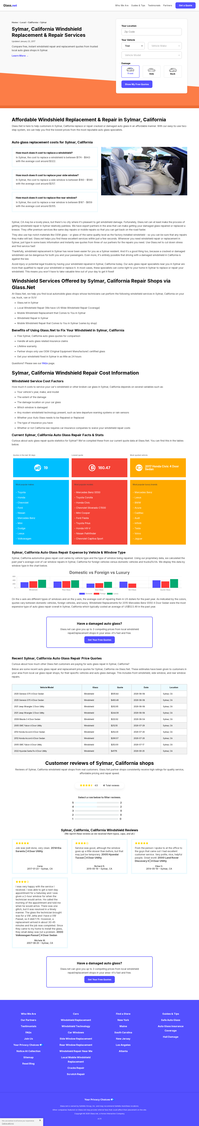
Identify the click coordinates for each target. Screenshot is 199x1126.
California (33, 22)
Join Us (28, 1038)
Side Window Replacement (76, 1038)
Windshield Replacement (76, 1020)
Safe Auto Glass (170, 1020)
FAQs (45, 363)
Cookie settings (8, 1123)
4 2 (97, 806)
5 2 (97, 802)
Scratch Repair (76, 1074)
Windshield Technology (76, 1026)
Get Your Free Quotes (99, 639)
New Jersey (123, 1038)
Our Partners (28, 1020)
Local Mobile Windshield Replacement (76, 1059)
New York (123, 1020)
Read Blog (28, 1063)
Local (23, 22)
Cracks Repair (75, 1067)
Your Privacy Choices (26, 1044)
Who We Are (121, 5)
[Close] (39, 1120)
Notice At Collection (28, 1051)
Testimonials (154, 5)
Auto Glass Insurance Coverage (170, 1028)
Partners (167, 5)
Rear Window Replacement (76, 1044)
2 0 (97, 814)
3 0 (97, 810)
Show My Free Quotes (137, 84)
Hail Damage (170, 1036)
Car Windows (76, 1032)
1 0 (96, 818)
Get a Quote (185, 5)
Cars (76, 1013)
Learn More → (20, 55)
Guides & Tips (138, 5)
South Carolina (123, 1032)
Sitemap (28, 1057)
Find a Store (123, 1013)
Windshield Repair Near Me (75, 1051)
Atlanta (123, 1051)
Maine (123, 1026)
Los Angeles (123, 1044)
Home (15, 22)
